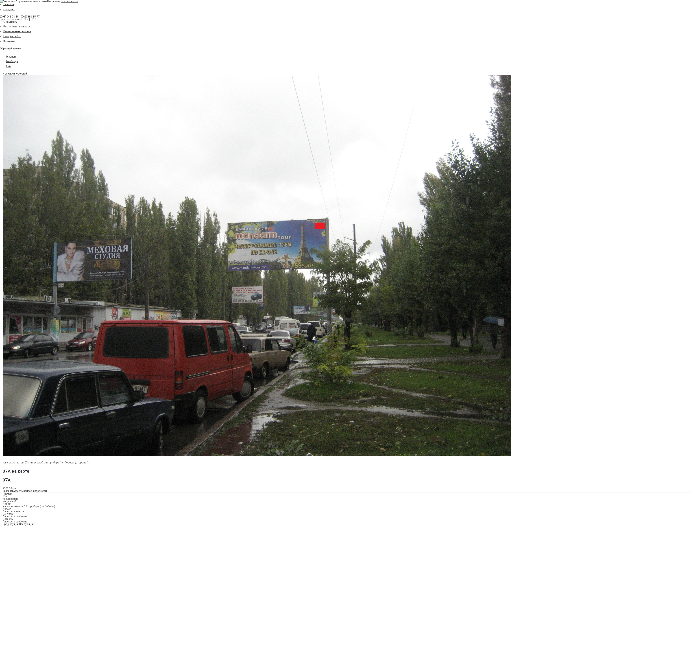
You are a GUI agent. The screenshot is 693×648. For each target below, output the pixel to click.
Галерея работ (12, 36)
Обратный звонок (10, 48)
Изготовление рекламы (17, 31)
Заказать (8, 490)
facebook (8, 4)
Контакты (9, 41)
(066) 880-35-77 (30, 16)
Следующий (26, 524)
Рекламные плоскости (16, 26)
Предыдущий (11, 524)
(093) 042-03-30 (9, 16)
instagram (9, 9)
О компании (10, 21)
